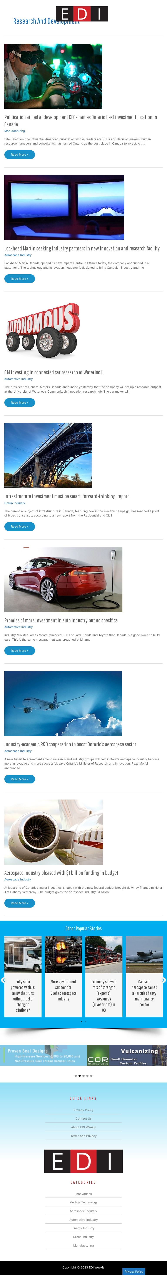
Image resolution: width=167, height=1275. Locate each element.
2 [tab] (86, 1022)
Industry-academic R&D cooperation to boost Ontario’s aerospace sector (70, 744)
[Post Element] (23, 976)
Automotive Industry (18, 379)
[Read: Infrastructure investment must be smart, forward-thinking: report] (48, 455)
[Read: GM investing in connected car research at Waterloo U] (43, 331)
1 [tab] (81, 1022)
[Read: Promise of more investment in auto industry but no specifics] (63, 579)
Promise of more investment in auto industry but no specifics (61, 620)
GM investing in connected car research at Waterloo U (54, 372)
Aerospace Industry (18, 255)
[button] (4, 980)
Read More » (20, 156)
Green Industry (14, 503)
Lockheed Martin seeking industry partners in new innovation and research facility (82, 248)
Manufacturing (14, 131)
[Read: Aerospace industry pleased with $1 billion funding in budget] (53, 832)
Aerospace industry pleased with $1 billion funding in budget (61, 872)
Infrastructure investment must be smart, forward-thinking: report (66, 496)
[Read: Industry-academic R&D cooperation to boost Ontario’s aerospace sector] (63, 703)
